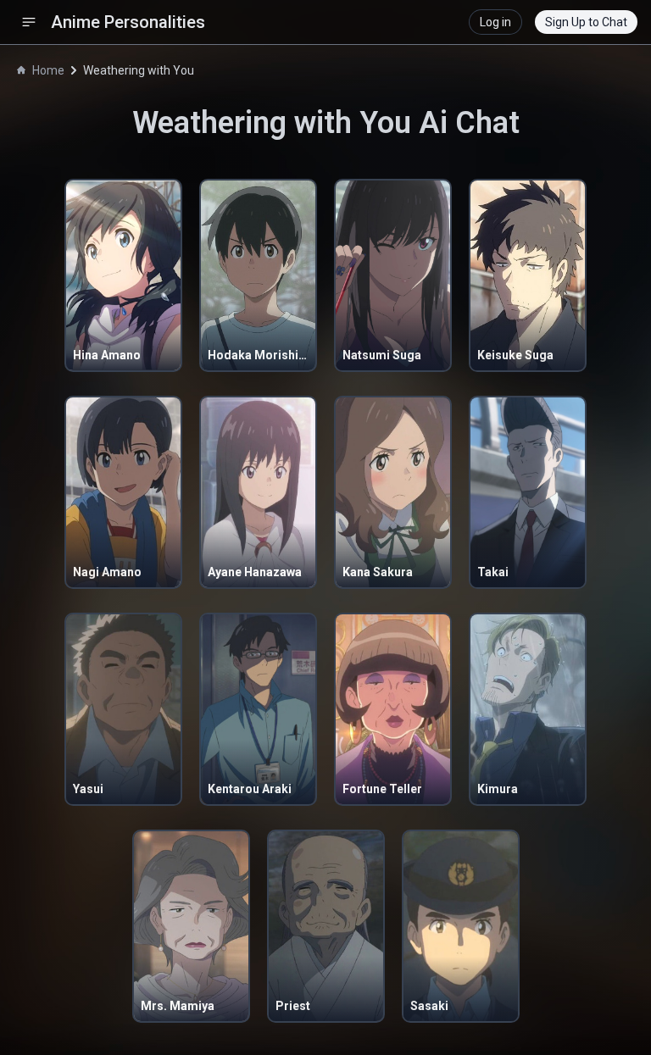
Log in (495, 22)
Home (48, 70)
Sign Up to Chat (586, 22)
